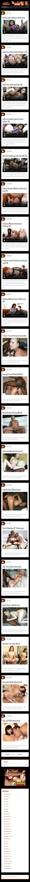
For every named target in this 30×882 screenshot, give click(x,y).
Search (6, 761)
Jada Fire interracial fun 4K (12, 84)
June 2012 (6, 841)
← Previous (7, 754)
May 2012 (6, 843)
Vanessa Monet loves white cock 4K (14, 300)
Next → (21, 754)
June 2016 (6, 806)
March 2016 (6, 814)
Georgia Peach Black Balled (12, 374)
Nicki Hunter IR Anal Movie (12, 412)
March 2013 (6, 821)
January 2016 (7, 819)
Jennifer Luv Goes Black (11, 643)
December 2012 (7, 829)
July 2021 (6, 799)
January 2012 (7, 853)
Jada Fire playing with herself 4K (14, 156)
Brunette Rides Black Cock (12, 682)
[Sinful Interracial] (15, 3)
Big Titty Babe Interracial (11, 566)
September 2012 (7, 836)
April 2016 (6, 811)
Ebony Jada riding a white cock (13, 17)
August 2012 (7, 838)
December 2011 (7, 856)
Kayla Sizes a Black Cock (11, 605)
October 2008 (7, 866)
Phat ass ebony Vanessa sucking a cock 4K (14, 262)
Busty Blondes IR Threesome (13, 528)
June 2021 (6, 801)
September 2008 (7, 868)
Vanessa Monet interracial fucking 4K (12, 225)
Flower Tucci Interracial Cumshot (14, 335)
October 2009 (7, 858)
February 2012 (7, 851)
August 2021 (7, 796)
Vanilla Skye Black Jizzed (11, 489)
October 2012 (7, 833)
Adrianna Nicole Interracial (12, 451)
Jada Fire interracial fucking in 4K (14, 52)
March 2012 (6, 848)
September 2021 (7, 794)
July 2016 (6, 804)
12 (17, 754)
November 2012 (7, 831)
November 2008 (7, 863)
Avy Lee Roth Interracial (11, 720)
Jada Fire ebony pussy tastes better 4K (12, 120)
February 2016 (7, 816)
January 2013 (7, 826)
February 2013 (7, 824)
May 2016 (6, 809)
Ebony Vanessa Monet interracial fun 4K (14, 190)
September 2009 (7, 861)
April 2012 (6, 846)
